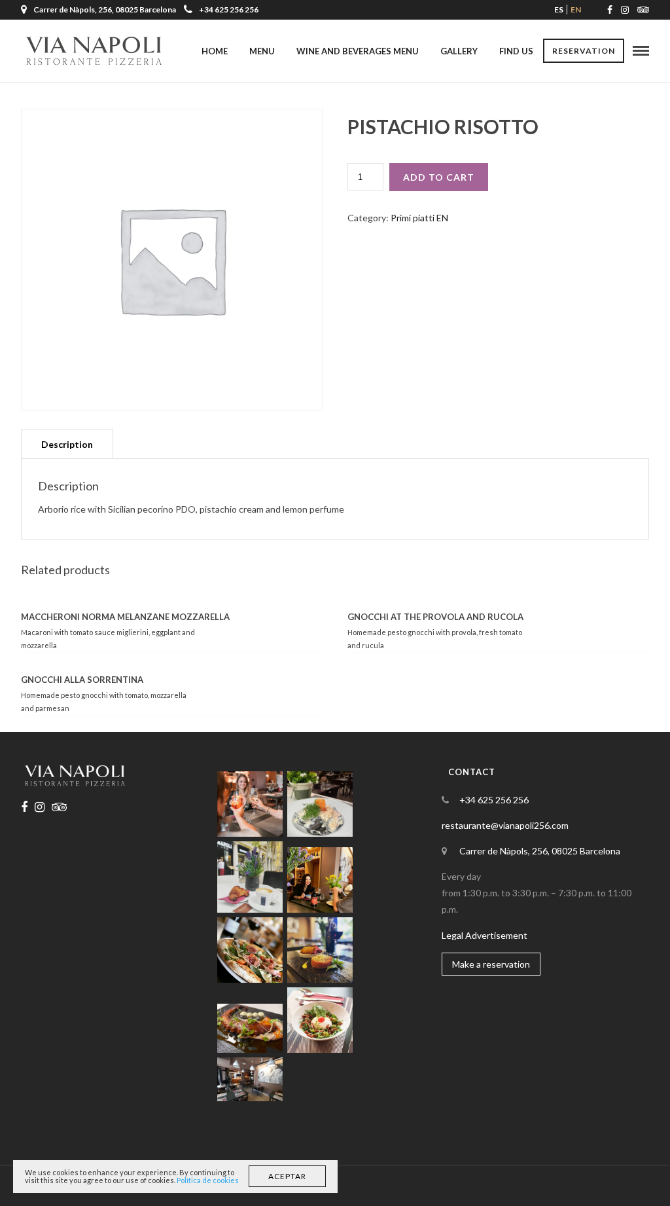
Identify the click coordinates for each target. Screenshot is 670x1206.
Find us (516, 51)
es (558, 9)
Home (215, 51)
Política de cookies (208, 1180)
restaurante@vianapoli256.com (505, 825)
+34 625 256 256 (228, 9)
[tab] (67, 443)
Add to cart (438, 177)
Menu (262, 51)
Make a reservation (491, 964)
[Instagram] (625, 10)
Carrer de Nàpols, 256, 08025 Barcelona (539, 850)
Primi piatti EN (419, 217)
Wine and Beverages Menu (357, 51)
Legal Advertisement (484, 935)
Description (67, 444)
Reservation (583, 51)
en (576, 9)
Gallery (459, 51)
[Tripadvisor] (643, 10)
